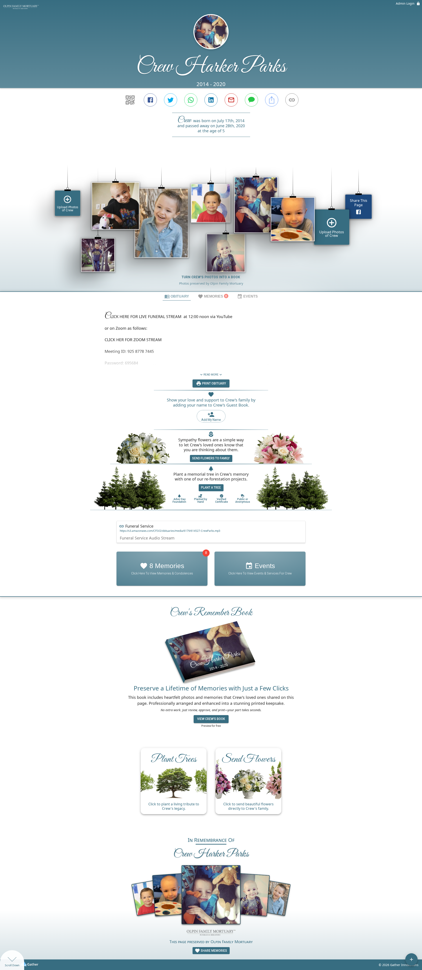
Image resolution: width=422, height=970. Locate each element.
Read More (211, 374)
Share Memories (213, 950)
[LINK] (291, 100)
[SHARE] (271, 100)
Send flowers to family (211, 458)
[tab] (177, 296)
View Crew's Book (211, 719)
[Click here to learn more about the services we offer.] (211, 933)
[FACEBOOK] (150, 100)
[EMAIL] (231, 100)
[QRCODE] (130, 100)
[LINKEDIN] (211, 100)
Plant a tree (211, 487)
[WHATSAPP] (190, 100)
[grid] (211, 222)
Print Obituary (213, 383)
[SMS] (251, 100)
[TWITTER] (170, 100)
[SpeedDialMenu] (411, 959)
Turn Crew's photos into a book (211, 277)
